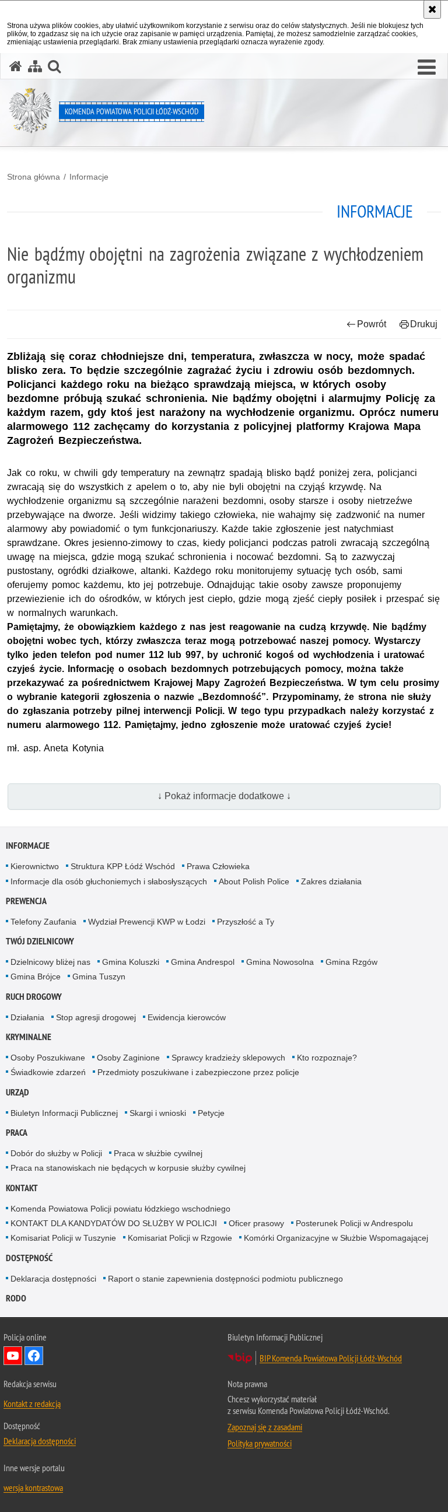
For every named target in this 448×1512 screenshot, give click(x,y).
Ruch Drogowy (34, 997)
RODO (16, 1298)
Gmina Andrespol (203, 962)
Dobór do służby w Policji (56, 1153)
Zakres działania (331, 881)
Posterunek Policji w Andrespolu (354, 1223)
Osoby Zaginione (128, 1057)
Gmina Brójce (35, 976)
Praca (16, 1132)
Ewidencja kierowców (187, 1017)
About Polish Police (254, 881)
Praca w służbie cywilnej (158, 1153)
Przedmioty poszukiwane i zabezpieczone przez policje (198, 1072)
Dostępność (29, 1258)
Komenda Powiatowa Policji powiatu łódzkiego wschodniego (120, 1208)
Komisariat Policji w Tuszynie (63, 1237)
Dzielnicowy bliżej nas (50, 962)
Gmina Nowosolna (280, 962)
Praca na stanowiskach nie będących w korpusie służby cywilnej (128, 1167)
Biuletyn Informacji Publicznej (64, 1113)
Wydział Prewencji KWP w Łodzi (146, 921)
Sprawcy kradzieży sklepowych (228, 1057)
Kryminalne (28, 1037)
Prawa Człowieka (218, 866)
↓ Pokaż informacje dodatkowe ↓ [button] (224, 796)
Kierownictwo (34, 866)
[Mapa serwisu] (35, 66)
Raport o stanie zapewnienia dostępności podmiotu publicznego (225, 1278)
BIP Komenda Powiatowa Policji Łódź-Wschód (331, 1358)
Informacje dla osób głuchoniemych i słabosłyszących (108, 881)
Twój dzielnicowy (40, 941)
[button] (427, 67)
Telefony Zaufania (43, 921)
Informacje (88, 176)
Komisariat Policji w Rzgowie (180, 1237)
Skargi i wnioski (158, 1113)
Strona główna (33, 176)
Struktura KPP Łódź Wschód (123, 866)
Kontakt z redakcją (32, 1403)
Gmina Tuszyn (98, 976)
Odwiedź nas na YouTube (13, 1355)
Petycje (211, 1113)
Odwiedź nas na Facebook (33, 1355)
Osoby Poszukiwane (47, 1057)
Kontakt (22, 1188)
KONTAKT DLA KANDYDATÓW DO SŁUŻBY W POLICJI (113, 1223)
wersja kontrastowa (33, 1487)
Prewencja (26, 901)
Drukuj (424, 324)
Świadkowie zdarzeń (48, 1072)
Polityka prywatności (260, 1443)
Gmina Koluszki (130, 962)
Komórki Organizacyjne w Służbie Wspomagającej (336, 1237)
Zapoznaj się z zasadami (265, 1427)
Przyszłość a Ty (245, 921)
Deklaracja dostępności (53, 1278)
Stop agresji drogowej (96, 1017)
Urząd (17, 1092)
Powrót (371, 324)
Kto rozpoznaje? (327, 1057)
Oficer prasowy (256, 1223)
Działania (27, 1017)
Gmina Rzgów (351, 962)
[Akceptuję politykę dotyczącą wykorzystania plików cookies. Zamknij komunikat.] (432, 9)
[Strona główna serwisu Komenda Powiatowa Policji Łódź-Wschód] (15, 66)
